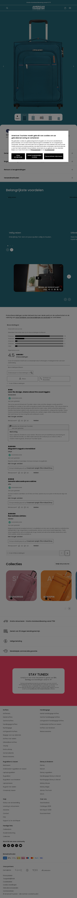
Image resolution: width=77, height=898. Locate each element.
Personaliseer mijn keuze (53, 156)
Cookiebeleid (49, 150)
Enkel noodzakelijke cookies (34, 156)
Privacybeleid (35, 150)
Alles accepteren (18, 156)
